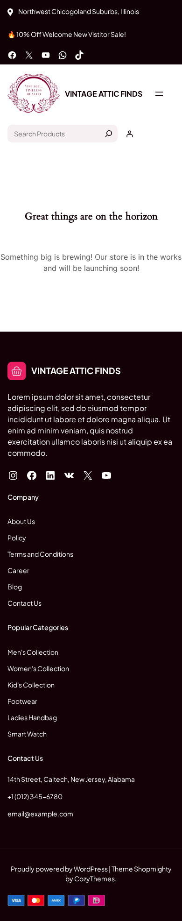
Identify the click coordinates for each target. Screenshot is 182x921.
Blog (14, 586)
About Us (21, 521)
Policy (16, 537)
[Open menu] (159, 93)
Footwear (22, 701)
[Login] (129, 133)
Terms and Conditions (40, 554)
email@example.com (40, 813)
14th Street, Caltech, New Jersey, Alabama (71, 779)
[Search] (108, 133)
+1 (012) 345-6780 (35, 796)
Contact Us (24, 603)
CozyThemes (94, 878)
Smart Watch (27, 734)
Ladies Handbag (32, 717)
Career (18, 570)
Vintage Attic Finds (103, 94)
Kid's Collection (31, 684)
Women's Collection (38, 668)
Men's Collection (32, 652)
